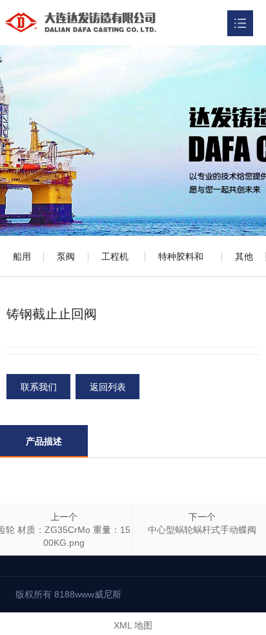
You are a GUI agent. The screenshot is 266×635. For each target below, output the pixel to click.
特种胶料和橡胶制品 (180, 263)
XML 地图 (133, 625)
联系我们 (39, 387)
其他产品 (244, 263)
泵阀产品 (66, 263)
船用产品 (22, 263)
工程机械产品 (114, 263)
